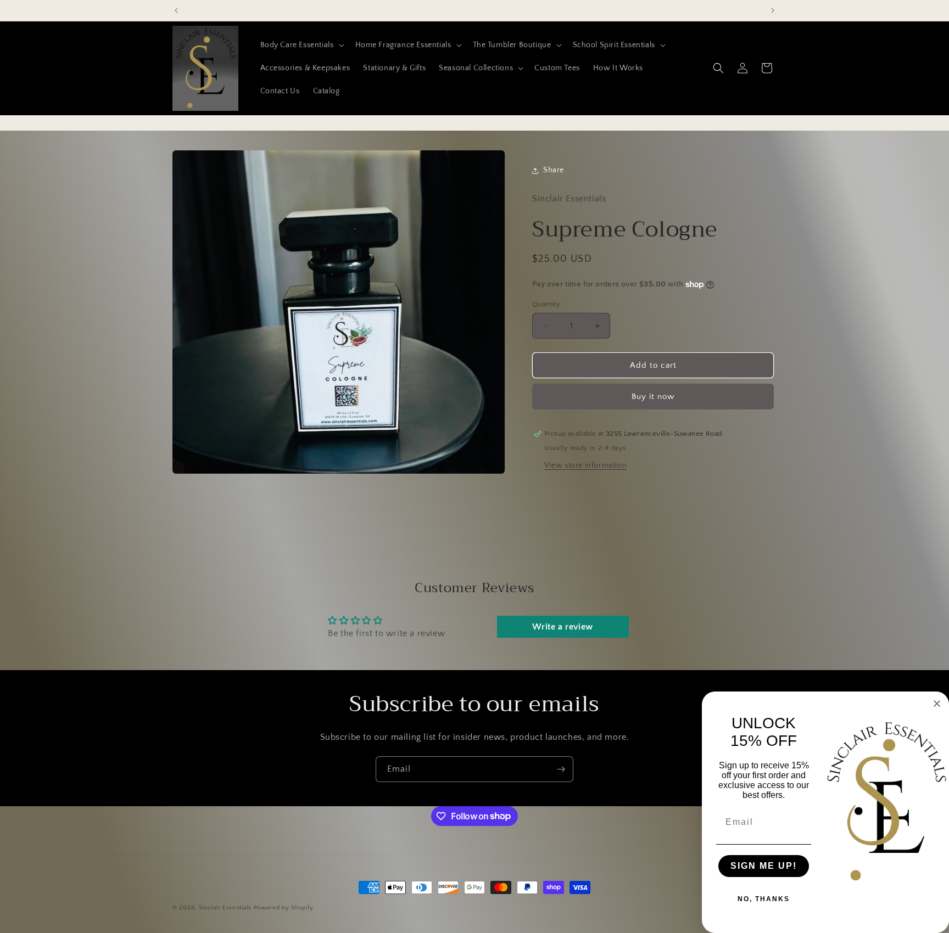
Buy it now (653, 396)
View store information (585, 465)
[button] (301, 45)
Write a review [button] (562, 627)
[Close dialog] (937, 703)
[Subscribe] (561, 769)
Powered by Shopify (284, 907)
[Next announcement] (773, 10)
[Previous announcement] (176, 10)
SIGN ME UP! (763, 865)
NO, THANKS (764, 899)
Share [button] (553, 170)
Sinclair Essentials (225, 907)
